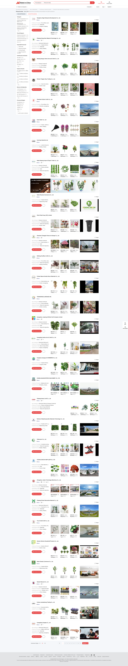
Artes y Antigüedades (22, 18)
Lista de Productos (21, 13)
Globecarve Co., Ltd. (41, 439)
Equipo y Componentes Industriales (22, 28)
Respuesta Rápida (22, 48)
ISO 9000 (20, 64)
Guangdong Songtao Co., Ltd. (44, 622)
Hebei (19, 109)
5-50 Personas (21, 89)
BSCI (19, 62)
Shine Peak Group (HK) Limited (44, 215)
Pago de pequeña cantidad (21, 52)
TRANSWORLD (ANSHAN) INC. (44, 296)
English (28, 656)
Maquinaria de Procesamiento (21, 24)
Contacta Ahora (37, 30)
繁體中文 (37, 656)
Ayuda (97, 6)
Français (45, 656)
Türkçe (95, 656)
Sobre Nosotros (36, 654)
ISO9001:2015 (21, 59)
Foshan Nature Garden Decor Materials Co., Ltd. (48, 276)
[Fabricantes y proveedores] (23, 2)
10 (39, 643)
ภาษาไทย (90, 656)
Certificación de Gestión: (37, 590)
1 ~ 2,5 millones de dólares (22, 79)
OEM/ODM (20, 46)
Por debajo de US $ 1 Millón (22, 71)
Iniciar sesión (109, 3)
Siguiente (84, 643)
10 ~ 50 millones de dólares (22, 82)
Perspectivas (87, 654)
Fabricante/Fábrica (22, 36)
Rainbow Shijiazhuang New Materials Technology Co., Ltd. (51, 419)
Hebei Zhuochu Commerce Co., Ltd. (45, 195)
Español (50, 656)
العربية (78, 656)
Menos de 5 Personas (22, 92)
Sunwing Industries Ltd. (42, 140)
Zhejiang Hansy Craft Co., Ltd (44, 398)
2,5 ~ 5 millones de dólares (22, 74)
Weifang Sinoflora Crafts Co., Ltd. (45, 256)
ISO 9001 (20, 57)
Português (59, 656)
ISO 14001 (20, 61)
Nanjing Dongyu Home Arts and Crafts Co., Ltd (48, 58)
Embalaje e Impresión (22, 26)
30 (42, 643)
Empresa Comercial (22, 35)
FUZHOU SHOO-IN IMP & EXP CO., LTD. (46, 459)
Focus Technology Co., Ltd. (61, 659)
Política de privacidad (58, 654)
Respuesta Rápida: (35, 170)
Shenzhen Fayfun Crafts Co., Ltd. (45, 99)
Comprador (89, 6)
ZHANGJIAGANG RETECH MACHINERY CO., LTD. (48, 378)
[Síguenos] (91, 654)
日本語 (41, 656)
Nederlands (82, 656)
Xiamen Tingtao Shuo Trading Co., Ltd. (46, 79)
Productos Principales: (36, 22)
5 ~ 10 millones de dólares (22, 77)
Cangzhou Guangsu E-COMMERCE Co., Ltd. (47, 358)
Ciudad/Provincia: (35, 26)
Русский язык (69, 656)
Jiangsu (20, 107)
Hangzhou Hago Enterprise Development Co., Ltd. (48, 18)
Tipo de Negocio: (35, 43)
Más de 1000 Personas (22, 96)
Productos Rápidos (80, 654)
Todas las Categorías (22, 6)
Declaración (42, 654)
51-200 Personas (22, 90)
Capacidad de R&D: (36, 24)
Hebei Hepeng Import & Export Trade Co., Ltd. (48, 160)
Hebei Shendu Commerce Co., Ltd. (45, 561)
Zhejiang (20, 105)
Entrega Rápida (21, 50)
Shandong (20, 104)
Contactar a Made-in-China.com (69, 654)
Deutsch (54, 656)
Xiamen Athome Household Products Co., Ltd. (48, 541)
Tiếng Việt (99, 656)
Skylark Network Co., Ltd (42, 582)
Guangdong (20, 102)
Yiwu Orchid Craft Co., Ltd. (43, 520)
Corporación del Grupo (22, 38)
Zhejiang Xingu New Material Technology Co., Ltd (48, 38)
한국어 (74, 656)
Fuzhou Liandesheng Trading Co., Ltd (46, 602)
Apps (103, 6)
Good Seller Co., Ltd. (42, 119)
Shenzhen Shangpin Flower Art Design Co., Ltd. (48, 235)
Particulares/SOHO (21, 40)
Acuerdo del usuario (49, 654)
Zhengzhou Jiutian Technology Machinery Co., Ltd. (49, 480)
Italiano (63, 656)
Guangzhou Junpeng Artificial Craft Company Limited (49, 317)
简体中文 (32, 656)
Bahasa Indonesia (105, 656)
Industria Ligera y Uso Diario (21, 21)
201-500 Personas (22, 94)
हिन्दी (86, 656)
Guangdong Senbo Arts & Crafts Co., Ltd (46, 337)
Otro (19, 42)
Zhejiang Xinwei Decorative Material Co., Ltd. (47, 500)
